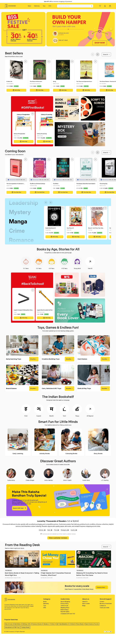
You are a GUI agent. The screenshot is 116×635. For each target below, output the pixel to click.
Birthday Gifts (26, 624)
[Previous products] (92, 54)
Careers (102, 601)
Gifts (49, 6)
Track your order (104, 607)
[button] (100, 6)
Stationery (37, 6)
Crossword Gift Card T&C (68, 613)
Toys (44, 6)
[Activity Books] (44, 440)
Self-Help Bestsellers (62, 624)
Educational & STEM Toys (12, 627)
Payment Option (65, 611)
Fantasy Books (25, 627)
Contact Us (103, 605)
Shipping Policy (65, 607)
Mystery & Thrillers (49, 624)
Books (29, 6)
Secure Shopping (65, 601)
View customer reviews (58, 538)
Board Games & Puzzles (92, 624)
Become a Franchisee (106, 603)
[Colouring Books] (71, 440)
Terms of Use (64, 605)
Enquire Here (101, 587)
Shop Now (33, 359)
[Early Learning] (17, 440)
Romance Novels (37, 624)
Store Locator (86, 603)
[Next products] (97, 54)
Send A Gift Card (18, 508)
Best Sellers (17, 624)
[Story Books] (98, 440)
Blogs (83, 605)
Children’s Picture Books (76, 624)
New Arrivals (8, 624)
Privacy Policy (65, 603)
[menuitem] (29, 6)
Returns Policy (65, 609)
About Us (84, 601)
